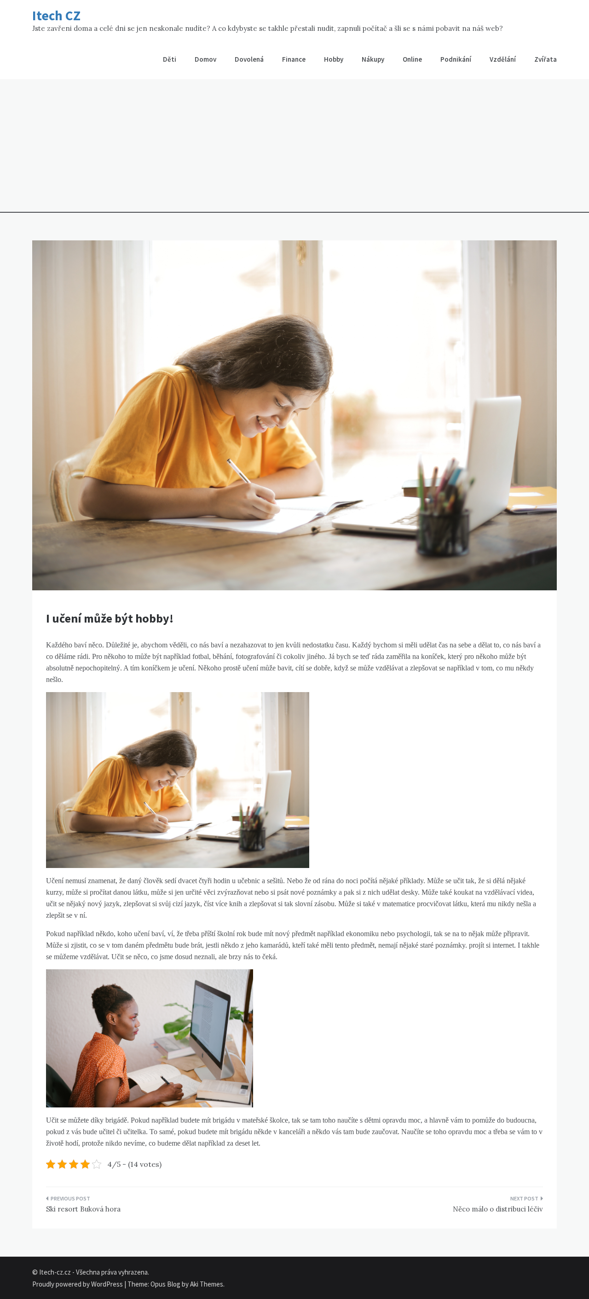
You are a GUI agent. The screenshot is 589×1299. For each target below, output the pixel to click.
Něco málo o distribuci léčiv (498, 1209)
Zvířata (545, 59)
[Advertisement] (294, 148)
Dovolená (249, 59)
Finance (294, 59)
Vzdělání (503, 59)
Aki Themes (206, 1284)
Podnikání (455, 59)
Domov (205, 59)
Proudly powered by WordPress (78, 1284)
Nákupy (373, 59)
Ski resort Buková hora (83, 1209)
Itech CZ (56, 15)
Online (412, 59)
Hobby (333, 59)
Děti (169, 59)
